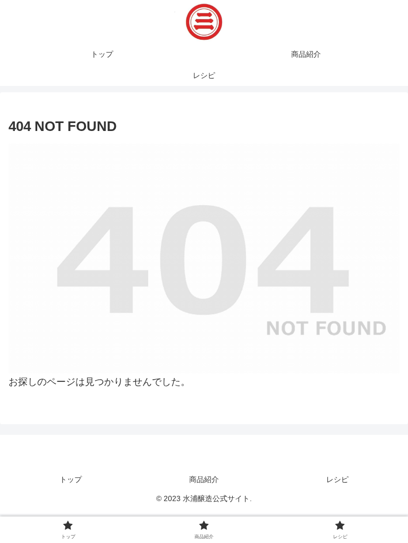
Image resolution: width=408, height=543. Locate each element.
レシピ (337, 479)
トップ (71, 479)
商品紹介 (204, 479)
